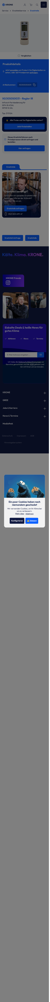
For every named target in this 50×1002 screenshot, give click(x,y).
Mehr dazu (19, 514)
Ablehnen (29, 514)
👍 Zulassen (32, 521)
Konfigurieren (17, 521)
